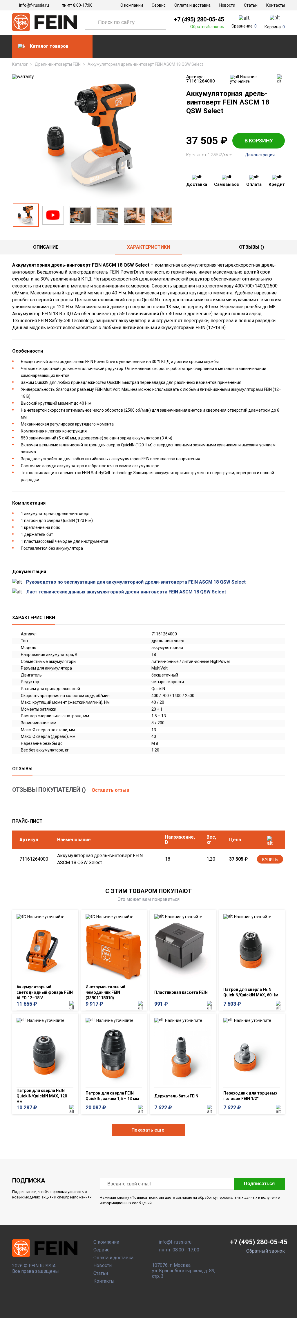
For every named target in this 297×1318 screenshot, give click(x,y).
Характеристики (148, 247)
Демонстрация (260, 155)
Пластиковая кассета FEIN (181, 992)
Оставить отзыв (110, 790)
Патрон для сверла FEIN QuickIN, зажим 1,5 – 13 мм (112, 1096)
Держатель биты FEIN (176, 1096)
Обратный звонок (207, 27)
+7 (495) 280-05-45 (199, 19)
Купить (270, 859)
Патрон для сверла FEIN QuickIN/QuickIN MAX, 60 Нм (250, 992)
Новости (227, 5)
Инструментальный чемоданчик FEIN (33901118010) (105, 992)
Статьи (251, 5)
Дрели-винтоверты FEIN (58, 64)
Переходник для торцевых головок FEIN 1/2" (250, 1096)
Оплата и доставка (192, 5)
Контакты (275, 5)
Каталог (20, 64)
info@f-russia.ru (34, 5)
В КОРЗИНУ (259, 141)
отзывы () (251, 247)
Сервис (159, 5)
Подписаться (259, 1183)
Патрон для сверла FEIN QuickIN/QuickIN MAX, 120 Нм (42, 1096)
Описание (45, 247)
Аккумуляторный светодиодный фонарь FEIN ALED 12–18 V (45, 992)
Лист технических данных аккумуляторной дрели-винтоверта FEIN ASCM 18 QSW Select (126, 592)
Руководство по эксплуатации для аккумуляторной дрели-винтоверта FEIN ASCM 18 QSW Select (136, 582)
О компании (131, 5)
